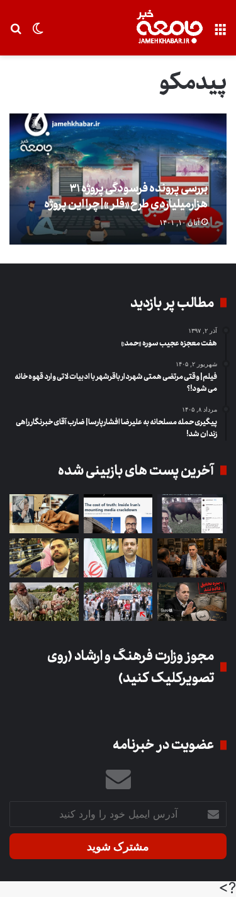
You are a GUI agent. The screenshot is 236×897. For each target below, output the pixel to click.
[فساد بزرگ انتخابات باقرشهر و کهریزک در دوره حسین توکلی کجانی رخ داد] (118, 557)
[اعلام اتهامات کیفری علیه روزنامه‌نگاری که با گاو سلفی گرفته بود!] (192, 513)
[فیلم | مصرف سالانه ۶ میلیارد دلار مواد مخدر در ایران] (44, 602)
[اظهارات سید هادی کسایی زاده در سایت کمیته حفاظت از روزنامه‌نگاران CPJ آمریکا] (118, 513)
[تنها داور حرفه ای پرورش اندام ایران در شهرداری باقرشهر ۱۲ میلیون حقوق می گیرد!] (44, 557)
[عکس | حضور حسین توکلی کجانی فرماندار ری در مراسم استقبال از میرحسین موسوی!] (118, 602)
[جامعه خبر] (169, 28)
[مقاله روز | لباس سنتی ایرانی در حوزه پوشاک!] (44, 513)
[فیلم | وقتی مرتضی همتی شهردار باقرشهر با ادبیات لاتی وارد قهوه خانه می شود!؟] (192, 557)
